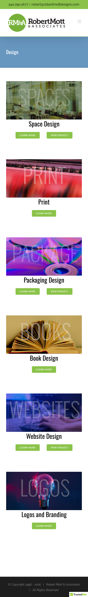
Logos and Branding (44, 514)
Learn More (28, 135)
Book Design (44, 358)
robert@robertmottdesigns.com (55, 4)
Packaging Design (44, 279)
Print (44, 201)
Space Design (44, 123)
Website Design (44, 436)
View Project (59, 135)
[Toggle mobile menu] (80, 21)
